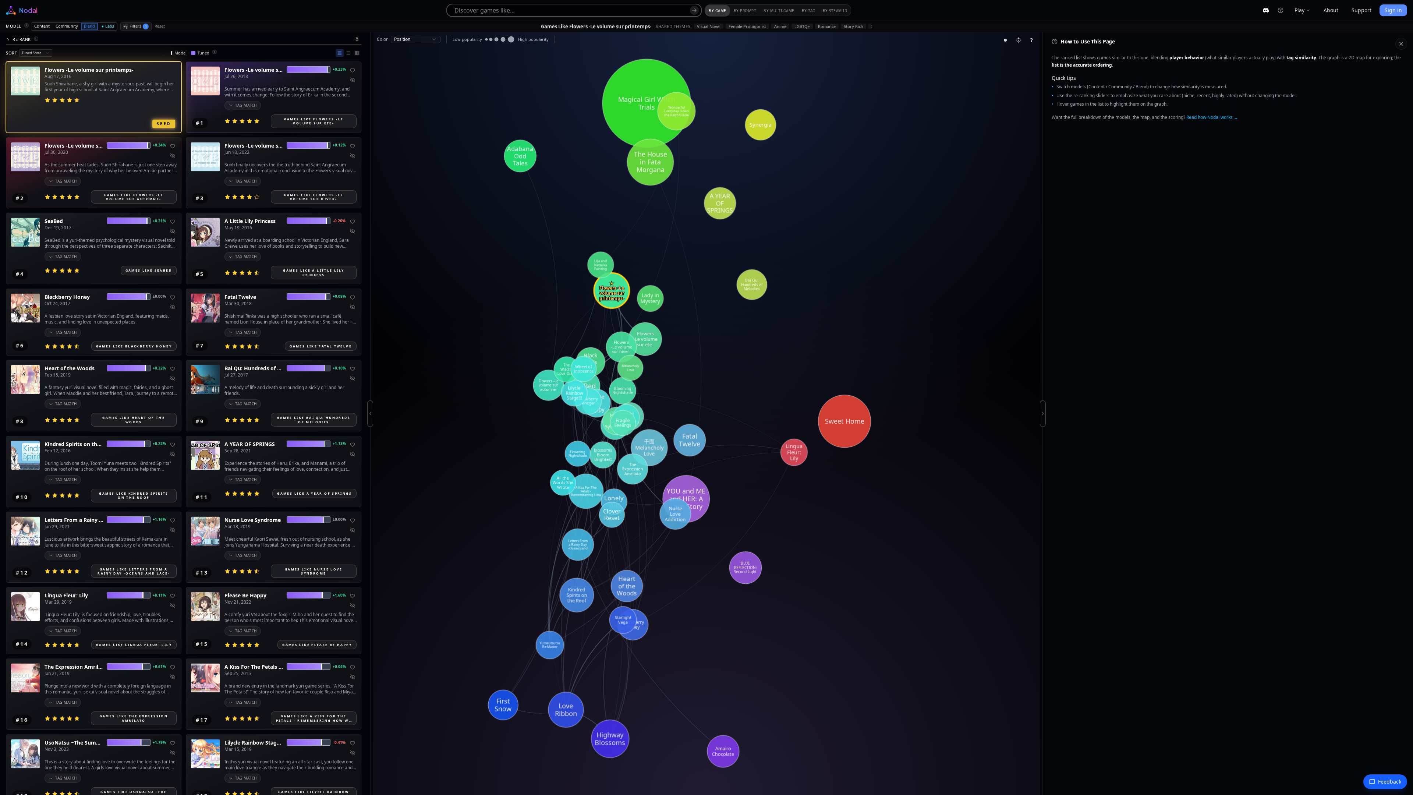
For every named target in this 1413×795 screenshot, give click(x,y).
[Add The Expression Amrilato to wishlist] (173, 667)
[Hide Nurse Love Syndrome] (352, 530)
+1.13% (339, 443)
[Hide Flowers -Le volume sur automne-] (173, 156)
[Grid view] (357, 53)
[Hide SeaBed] (173, 231)
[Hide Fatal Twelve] (352, 307)
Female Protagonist (747, 26)
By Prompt (745, 10)
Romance (827, 26)
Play (1299, 10)
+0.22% (159, 443)
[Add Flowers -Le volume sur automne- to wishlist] (173, 146)
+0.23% (339, 69)
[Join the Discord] (1266, 10)
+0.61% (159, 666)
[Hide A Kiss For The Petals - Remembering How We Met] (352, 677)
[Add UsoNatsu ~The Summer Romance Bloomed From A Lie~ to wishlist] (173, 743)
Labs (109, 26)
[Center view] (1018, 40)
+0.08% (339, 296)
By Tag (808, 10)
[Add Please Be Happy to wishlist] (352, 596)
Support (1361, 10)
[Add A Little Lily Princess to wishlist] (352, 222)
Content (42, 26)
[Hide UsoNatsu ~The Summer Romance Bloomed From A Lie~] (173, 753)
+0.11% (159, 595)
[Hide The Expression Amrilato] (173, 677)
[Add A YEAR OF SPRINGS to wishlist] (352, 445)
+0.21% (159, 220)
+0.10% (339, 368)
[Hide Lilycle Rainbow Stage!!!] (352, 753)
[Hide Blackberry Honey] (173, 307)
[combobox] (35, 53)
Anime (780, 26)
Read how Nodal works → (1212, 117)
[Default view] (340, 53)
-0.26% (339, 220)
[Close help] (1401, 44)
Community (67, 26)
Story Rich (853, 26)
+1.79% (159, 742)
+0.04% (339, 666)
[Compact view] (348, 53)
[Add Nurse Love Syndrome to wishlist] (352, 520)
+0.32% (159, 368)
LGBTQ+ (802, 26)
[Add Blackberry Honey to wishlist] (173, 297)
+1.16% (159, 519)
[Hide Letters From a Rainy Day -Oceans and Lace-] (173, 530)
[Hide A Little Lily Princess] (352, 231)
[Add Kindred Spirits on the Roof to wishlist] (173, 445)
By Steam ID (835, 10)
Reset (160, 26)
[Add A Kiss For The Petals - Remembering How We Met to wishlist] (352, 667)
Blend (89, 26)
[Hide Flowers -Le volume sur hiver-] (352, 156)
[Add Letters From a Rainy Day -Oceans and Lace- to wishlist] (173, 520)
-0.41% (339, 742)
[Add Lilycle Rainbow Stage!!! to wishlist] (352, 743)
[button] (183, 39)
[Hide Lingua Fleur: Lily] (173, 605)
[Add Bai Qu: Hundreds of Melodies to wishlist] (352, 369)
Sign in (1393, 10)
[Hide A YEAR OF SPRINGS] (352, 454)
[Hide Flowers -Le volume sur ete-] (352, 80)
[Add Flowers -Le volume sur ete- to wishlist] (352, 70)
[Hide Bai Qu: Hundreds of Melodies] (352, 378)
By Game (717, 10)
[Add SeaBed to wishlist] (173, 222)
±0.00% (159, 296)
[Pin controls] (357, 39)
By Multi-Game (779, 10)
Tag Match (246, 105)
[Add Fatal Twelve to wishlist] (352, 297)
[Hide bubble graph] (1005, 40)
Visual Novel (708, 26)
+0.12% (339, 145)
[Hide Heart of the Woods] (173, 378)
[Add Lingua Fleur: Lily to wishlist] (173, 596)
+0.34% (159, 145)
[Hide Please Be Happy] (352, 605)
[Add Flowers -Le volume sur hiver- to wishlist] (352, 146)
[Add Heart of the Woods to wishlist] (173, 369)
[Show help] (1280, 10)
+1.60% (339, 595)
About (1331, 10)
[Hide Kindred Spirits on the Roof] (173, 454)
